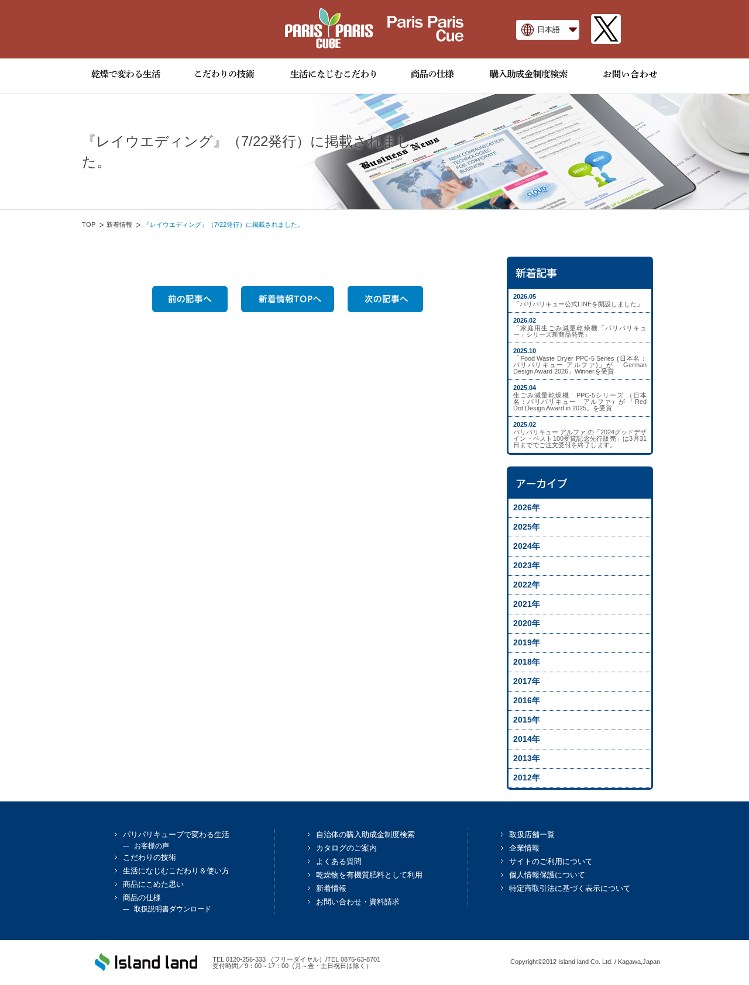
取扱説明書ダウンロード (172, 909)
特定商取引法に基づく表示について (570, 888)
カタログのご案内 (346, 848)
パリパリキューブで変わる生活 (176, 834)
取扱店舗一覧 (532, 834)
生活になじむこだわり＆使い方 (176, 871)
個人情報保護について (547, 875)
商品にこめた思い (153, 884)
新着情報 (119, 224)
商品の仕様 (142, 897)
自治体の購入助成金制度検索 (365, 834)
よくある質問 (339, 861)
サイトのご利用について (551, 861)
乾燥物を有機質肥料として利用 (369, 875)
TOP (88, 224)
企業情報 (524, 848)
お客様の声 (151, 845)
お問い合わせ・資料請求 (358, 901)
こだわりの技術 (149, 857)
